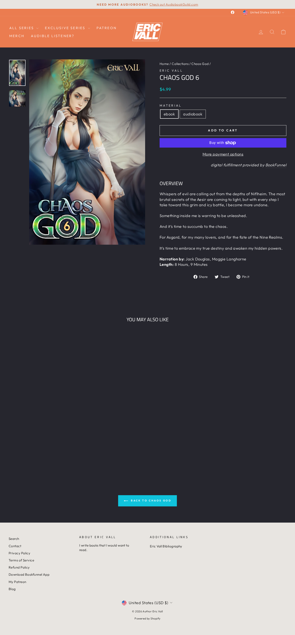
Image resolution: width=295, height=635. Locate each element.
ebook (169, 114)
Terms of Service (21, 560)
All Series (22, 28)
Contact (15, 546)
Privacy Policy (19, 553)
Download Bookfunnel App (29, 574)
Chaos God (200, 64)
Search (14, 539)
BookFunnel (276, 164)
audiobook (192, 114)
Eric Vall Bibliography (166, 546)
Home (164, 64)
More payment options (223, 154)
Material (171, 105)
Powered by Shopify (147, 618)
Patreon (107, 28)
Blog (12, 589)
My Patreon (17, 582)
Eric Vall (171, 70)
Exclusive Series (66, 28)
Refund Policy (19, 567)
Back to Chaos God (150, 500)
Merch (16, 36)
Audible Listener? (52, 36)
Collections (180, 64)
